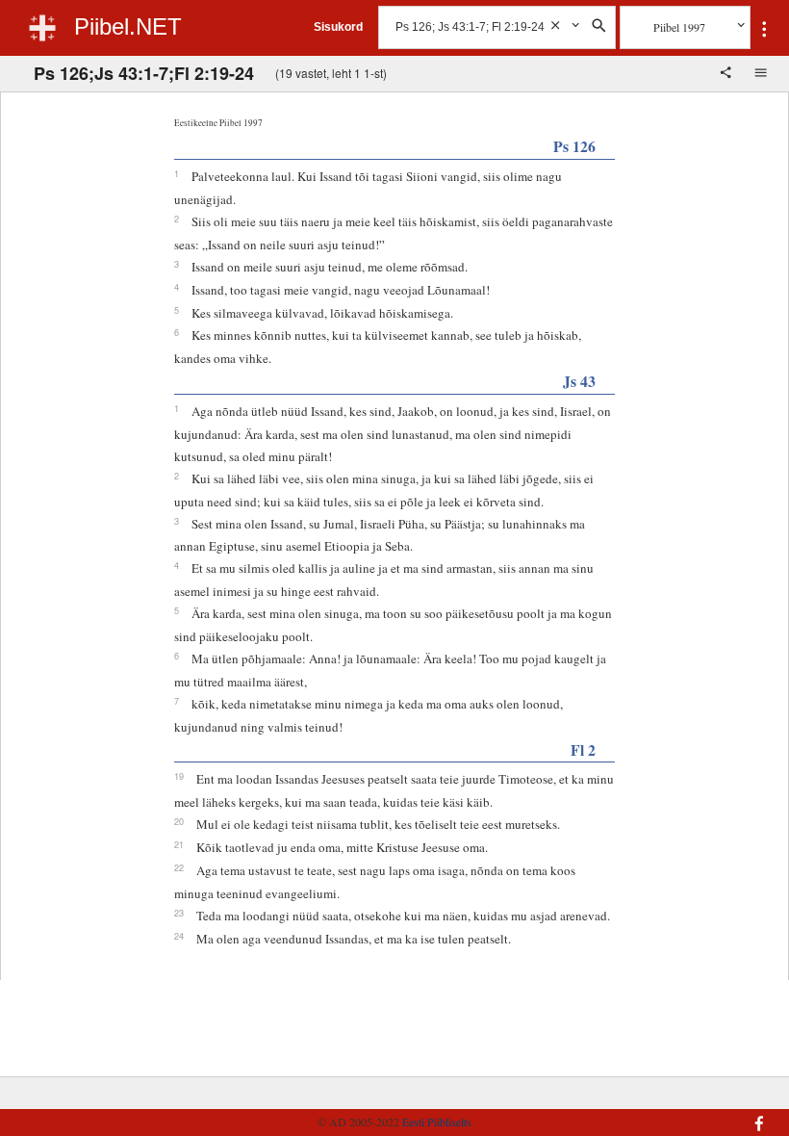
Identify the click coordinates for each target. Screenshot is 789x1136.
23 (179, 912)
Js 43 (579, 381)
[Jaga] (727, 74)
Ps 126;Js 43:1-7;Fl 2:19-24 (144, 73)
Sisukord (338, 27)
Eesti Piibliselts (436, 1121)
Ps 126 (574, 146)
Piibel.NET (128, 26)
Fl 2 (583, 749)
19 (179, 776)
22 (179, 867)
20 (179, 821)
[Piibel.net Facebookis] (710, 1114)
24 (179, 935)
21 (179, 844)
